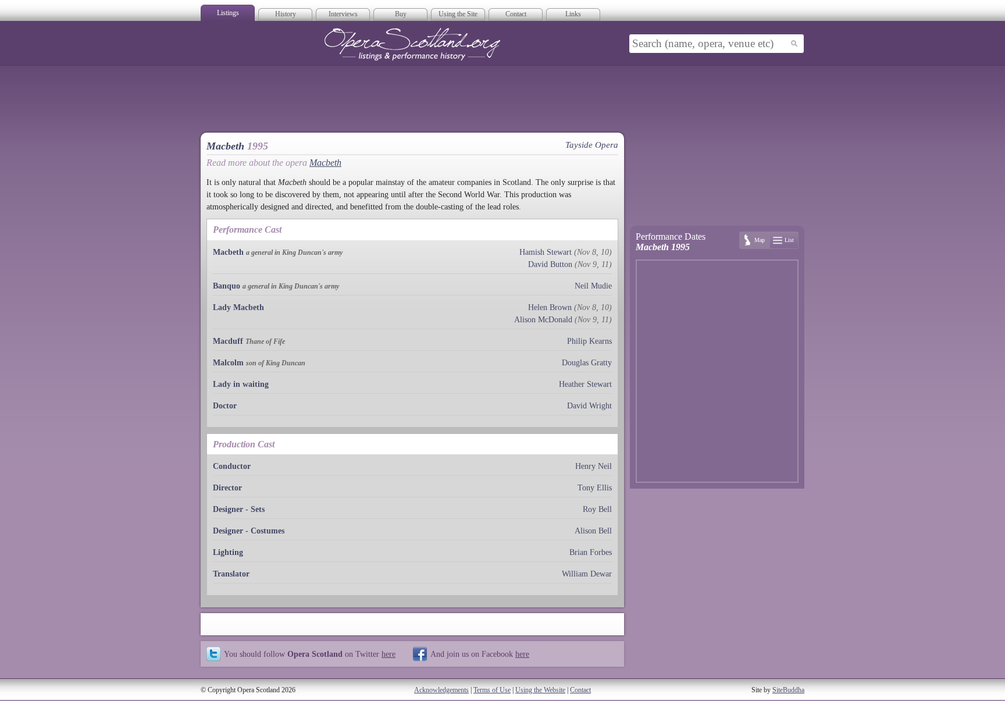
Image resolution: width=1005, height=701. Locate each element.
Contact (515, 14)
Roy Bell (597, 509)
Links (573, 14)
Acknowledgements (441, 690)
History (285, 14)
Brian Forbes (590, 552)
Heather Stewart (585, 384)
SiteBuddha (788, 690)
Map (759, 240)
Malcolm (228, 362)
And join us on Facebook (479, 654)
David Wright (589, 405)
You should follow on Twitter (309, 654)
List (789, 240)
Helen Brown (550, 307)
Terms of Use (492, 690)
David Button (550, 264)
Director (227, 487)
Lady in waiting (241, 384)
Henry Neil (593, 466)
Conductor (232, 466)
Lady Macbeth (238, 307)
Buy (401, 14)
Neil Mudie (593, 286)
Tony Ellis (595, 487)
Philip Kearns (589, 341)
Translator (231, 574)
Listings (228, 13)
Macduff (228, 341)
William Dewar (587, 574)
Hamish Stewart (545, 252)
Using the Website (540, 690)
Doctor (225, 405)
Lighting (228, 552)
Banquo (226, 286)
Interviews (343, 14)
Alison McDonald (543, 319)
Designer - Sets (239, 509)
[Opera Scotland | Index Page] (412, 44)
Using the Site (458, 14)
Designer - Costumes (248, 530)
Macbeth (325, 163)
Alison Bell (593, 530)
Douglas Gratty (587, 362)
